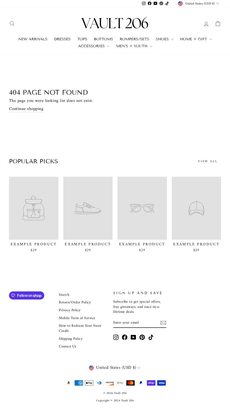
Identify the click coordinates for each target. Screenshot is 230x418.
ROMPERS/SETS (134, 39)
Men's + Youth (132, 46)
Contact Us (67, 346)
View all (208, 161)
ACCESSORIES (92, 46)
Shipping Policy (70, 339)
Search (64, 295)
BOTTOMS (103, 39)
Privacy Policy (70, 310)
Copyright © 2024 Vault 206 (115, 400)
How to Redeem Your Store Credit (80, 328)
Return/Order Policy (75, 302)
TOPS (82, 39)
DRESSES (62, 39)
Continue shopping (26, 109)
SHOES (163, 39)
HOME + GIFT (194, 39)
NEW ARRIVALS (32, 39)
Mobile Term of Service (77, 318)
